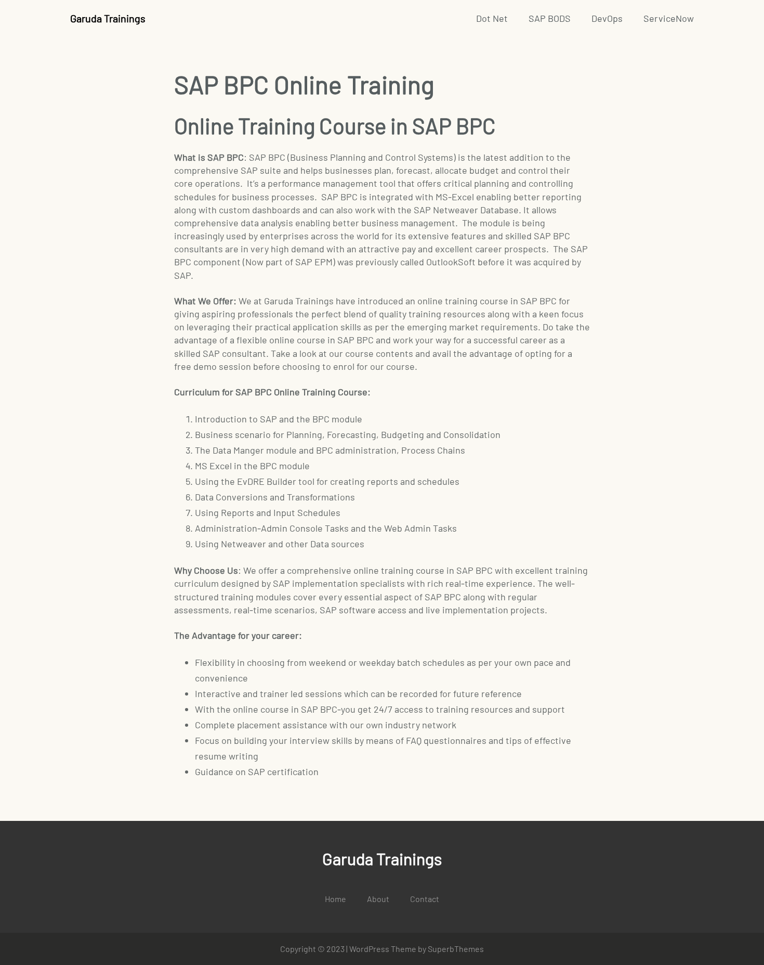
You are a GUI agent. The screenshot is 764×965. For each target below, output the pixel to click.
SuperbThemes (456, 949)
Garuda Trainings (108, 18)
